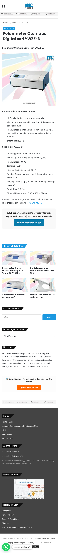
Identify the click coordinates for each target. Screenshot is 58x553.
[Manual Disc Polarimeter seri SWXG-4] (43, 285)
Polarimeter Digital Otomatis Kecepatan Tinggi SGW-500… (12, 270)
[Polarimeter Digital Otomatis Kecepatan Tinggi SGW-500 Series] (15, 258)
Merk (4, 430)
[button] (6, 547)
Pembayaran (7, 434)
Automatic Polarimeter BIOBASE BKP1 (13, 296)
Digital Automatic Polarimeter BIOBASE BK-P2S (42, 270)
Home (7, 22)
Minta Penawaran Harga (29, 222)
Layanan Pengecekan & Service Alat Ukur (20, 426)
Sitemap (5, 523)
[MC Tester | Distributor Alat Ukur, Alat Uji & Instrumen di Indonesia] (29, 6)
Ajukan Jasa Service (29, 387)
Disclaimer (6, 511)
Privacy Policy (8, 515)
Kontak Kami (7, 422)
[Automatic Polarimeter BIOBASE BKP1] (15, 285)
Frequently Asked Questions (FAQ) (17, 527)
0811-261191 (14, 452)
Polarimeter (23, 22)
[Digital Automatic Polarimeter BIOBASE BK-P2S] (43, 258)
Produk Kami (7, 438)
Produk (14, 22)
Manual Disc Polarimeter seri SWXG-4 (42, 296)
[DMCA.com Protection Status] (29, 548)
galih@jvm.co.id (16, 456)
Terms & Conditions (10, 519)
